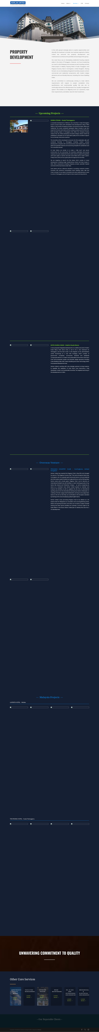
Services (75, 3)
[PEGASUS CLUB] (19, 469)
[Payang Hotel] (19, 824)
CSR (82, 3)
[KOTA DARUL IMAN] (19, 345)
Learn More (15, 998)
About (68, 3)
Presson (39, 1029)
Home (62, 3)
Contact (87, 3)
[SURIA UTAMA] (19, 132)
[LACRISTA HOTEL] (19, 707)
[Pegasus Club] (19, 580)
